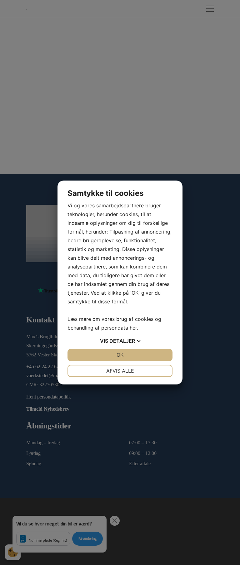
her (133, 328)
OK (120, 355)
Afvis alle (120, 371)
